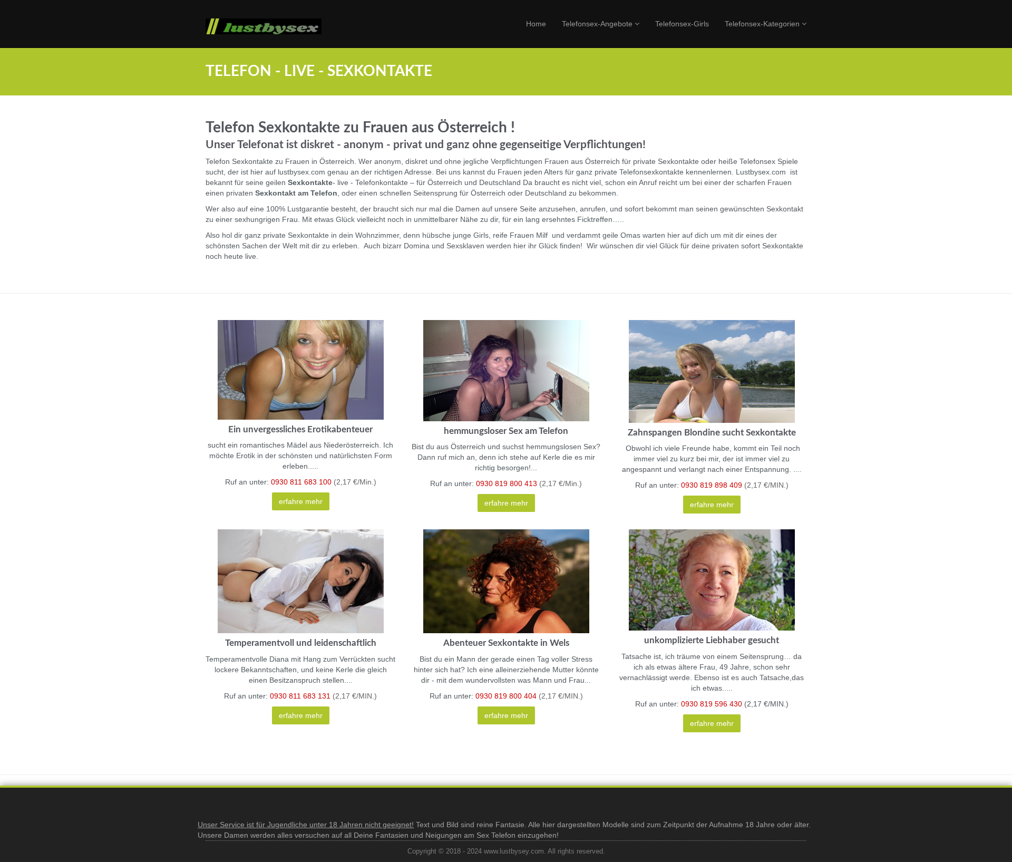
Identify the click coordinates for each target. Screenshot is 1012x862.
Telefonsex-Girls (682, 24)
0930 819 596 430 (711, 704)
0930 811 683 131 (301, 696)
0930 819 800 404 (506, 696)
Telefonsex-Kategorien (763, 24)
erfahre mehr (301, 501)
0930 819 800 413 (507, 483)
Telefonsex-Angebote (598, 24)
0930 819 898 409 (711, 485)
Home (536, 24)
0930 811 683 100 (301, 482)
